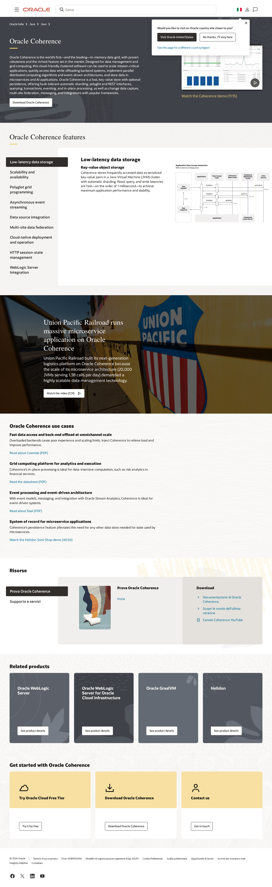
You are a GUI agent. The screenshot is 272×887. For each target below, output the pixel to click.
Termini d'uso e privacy (45, 858)
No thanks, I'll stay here (218, 37)
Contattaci (37, 862)
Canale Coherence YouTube (223, 620)
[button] (16, 9)
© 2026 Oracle (17, 858)
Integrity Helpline (19, 862)
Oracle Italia (17, 24)
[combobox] (136, 9)
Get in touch (201, 826)
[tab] (37, 162)
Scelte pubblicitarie (177, 858)
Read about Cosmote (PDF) (29, 453)
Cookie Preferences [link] (153, 858)
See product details (33, 731)
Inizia (121, 599)
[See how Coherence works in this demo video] (222, 67)
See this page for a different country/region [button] (183, 47)
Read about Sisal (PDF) (26, 511)
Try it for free (30, 826)
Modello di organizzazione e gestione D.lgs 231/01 (112, 858)
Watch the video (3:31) (60, 393)
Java (32, 24)
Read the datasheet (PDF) (28, 482)
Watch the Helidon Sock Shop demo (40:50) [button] (41, 540)
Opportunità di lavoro (202, 858)
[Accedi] (247, 9)
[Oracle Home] (36, 9)
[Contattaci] (255, 9)
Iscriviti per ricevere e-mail (231, 858)
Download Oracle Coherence (31, 102)
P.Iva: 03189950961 (72, 858)
